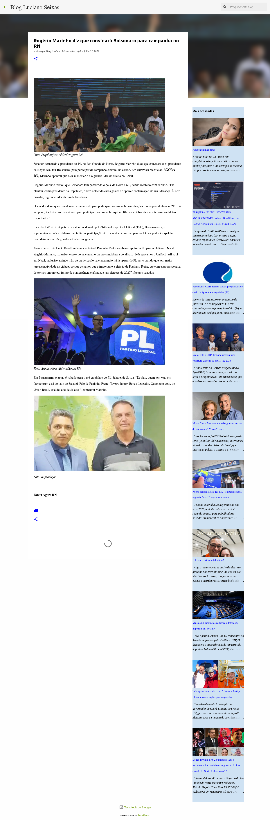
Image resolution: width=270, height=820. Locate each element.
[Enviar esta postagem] (36, 512)
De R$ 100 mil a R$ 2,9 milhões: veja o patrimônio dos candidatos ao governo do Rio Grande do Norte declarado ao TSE (216, 765)
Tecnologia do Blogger (137, 807)
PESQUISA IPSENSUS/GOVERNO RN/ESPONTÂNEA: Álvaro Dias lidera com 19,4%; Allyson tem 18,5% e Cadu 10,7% (215, 218)
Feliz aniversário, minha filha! (208, 560)
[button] (36, 58)
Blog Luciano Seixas (34, 7)
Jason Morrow (144, 814)
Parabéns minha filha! (203, 149)
